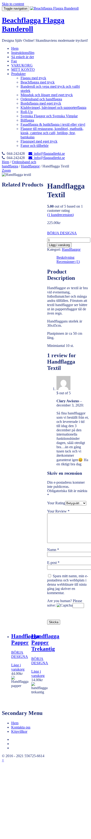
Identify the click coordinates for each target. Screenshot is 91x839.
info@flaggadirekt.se (48, 154)
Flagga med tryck (33, 78)
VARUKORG (22, 65)
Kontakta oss (20, 727)
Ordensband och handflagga (41, 99)
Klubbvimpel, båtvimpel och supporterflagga (53, 108)
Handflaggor (30, 166)
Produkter (18, 74)
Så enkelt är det (22, 57)
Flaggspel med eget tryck (39, 141)
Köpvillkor (19, 731)
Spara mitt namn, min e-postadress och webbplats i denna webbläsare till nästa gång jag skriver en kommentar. (67, 584)
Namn (53, 550)
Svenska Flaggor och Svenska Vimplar (49, 116)
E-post (53, 563)
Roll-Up (27, 112)
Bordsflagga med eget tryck (41, 103)
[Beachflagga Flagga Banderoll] (54, 8)
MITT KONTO (23, 70)
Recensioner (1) (68, 262)
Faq (14, 61)
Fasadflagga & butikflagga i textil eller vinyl (53, 124)
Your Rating (56, 503)
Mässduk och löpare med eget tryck (47, 95)
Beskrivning (65, 257)
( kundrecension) (60, 215)
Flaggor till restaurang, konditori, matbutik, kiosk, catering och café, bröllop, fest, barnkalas (52, 133)
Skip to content (13, 4)
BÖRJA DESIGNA (62, 233)
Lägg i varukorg (59, 245)
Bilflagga (27, 120)
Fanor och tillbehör (35, 146)
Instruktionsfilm (22, 53)
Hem (14, 48)
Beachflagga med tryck (38, 82)
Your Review (58, 511)
